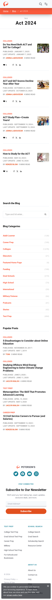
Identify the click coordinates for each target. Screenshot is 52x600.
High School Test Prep (13, 550)
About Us (32, 570)
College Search (34, 532)
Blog (14, 11)
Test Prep (7, 316)
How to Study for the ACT (16, 153)
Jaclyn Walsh (12, 381)
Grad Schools (9, 276)
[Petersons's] (5, 4)
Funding (6, 269)
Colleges (7, 41)
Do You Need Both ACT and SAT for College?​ (17, 46)
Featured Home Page (12, 262)
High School (8, 282)
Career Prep (8, 242)
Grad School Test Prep (13, 536)
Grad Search (33, 536)
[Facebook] (13, 65)
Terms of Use (9, 582)
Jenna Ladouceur (14, 58)
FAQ (29, 579)
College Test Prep (11, 532)
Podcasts (7, 303)
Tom (8, 354)
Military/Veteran (10, 296)
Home (5, 11)
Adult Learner (9, 235)
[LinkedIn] (20, 65)
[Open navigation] (46, 4)
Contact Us (32, 575)
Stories (6, 309)
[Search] (40, 4)
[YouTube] (29, 473)
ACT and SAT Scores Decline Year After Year (18, 82)
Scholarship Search (36, 541)
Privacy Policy (9, 579)
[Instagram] (36, 473)
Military (7, 546)
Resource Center (35, 546)
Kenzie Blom (12, 164)
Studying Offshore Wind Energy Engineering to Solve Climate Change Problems (23, 368)
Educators (7, 256)
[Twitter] (16, 65)
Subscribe (25, 511)
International (8, 289)
